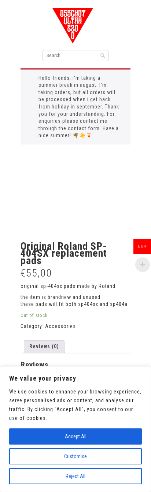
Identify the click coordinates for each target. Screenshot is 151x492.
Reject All (75, 476)
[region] (75, 429)
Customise (75, 456)
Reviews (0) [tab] (44, 346)
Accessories (60, 326)
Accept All (75, 436)
